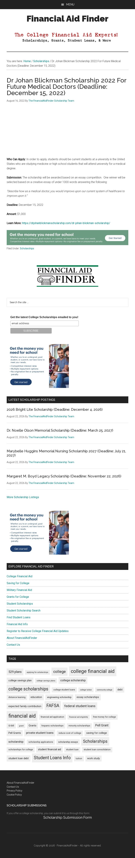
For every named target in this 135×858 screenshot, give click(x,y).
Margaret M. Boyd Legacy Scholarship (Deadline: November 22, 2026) (64, 476)
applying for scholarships (37, 672)
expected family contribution (24, 706)
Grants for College (18, 596)
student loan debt (18, 758)
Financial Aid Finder (67, 19)
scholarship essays (68, 742)
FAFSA (52, 705)
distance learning (16, 697)
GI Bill (11, 725)
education (36, 697)
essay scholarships (88, 697)
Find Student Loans (18, 617)
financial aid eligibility (78, 717)
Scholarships (27, 248)
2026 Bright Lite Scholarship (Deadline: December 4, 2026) (55, 409)
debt (120, 689)
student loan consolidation (97, 749)
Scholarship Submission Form (67, 817)
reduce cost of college (70, 733)
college (59, 671)
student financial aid (49, 749)
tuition (79, 758)
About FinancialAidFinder (22, 638)
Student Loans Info (52, 757)
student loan (72, 749)
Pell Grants (14, 732)
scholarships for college (20, 749)
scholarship (15, 741)
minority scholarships (79, 725)
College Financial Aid (19, 576)
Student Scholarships (20, 603)
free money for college (104, 717)
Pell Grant (101, 725)
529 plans (15, 672)
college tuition (86, 690)
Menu (70, 4)
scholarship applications (40, 742)
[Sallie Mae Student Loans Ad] (67, 244)
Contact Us (13, 644)
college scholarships (28, 688)
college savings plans (46, 681)
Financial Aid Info (17, 624)
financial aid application (52, 717)
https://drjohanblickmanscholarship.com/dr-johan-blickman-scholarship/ (66, 223)
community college (104, 690)
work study (93, 758)
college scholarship (73, 680)
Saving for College (18, 583)
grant (21, 726)
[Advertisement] (67, 132)
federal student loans (79, 706)
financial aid (22, 716)
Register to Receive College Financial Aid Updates (38, 631)
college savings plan (20, 680)
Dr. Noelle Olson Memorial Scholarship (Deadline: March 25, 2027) (60, 430)
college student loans (64, 690)
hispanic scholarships (52, 725)
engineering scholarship (59, 697)
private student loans (39, 732)
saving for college (96, 732)
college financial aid (93, 671)
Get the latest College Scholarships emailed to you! (44, 317)
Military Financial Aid (19, 590)
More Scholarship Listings (23, 497)
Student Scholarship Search (23, 610)
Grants (32, 725)
